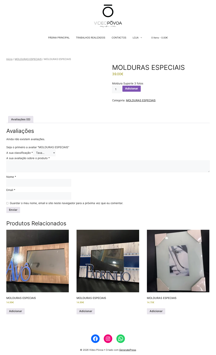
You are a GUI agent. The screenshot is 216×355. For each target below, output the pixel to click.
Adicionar (131, 88)
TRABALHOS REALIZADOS (90, 37)
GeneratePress (127, 349)
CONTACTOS (119, 37)
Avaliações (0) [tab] (20, 119)
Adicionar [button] (15, 311)
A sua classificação (19, 152)
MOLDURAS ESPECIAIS (28, 59)
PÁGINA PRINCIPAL (59, 37)
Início (9, 59)
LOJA (136, 37)
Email (10, 190)
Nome (11, 176)
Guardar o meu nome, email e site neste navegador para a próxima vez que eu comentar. (66, 203)
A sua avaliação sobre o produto (28, 158)
